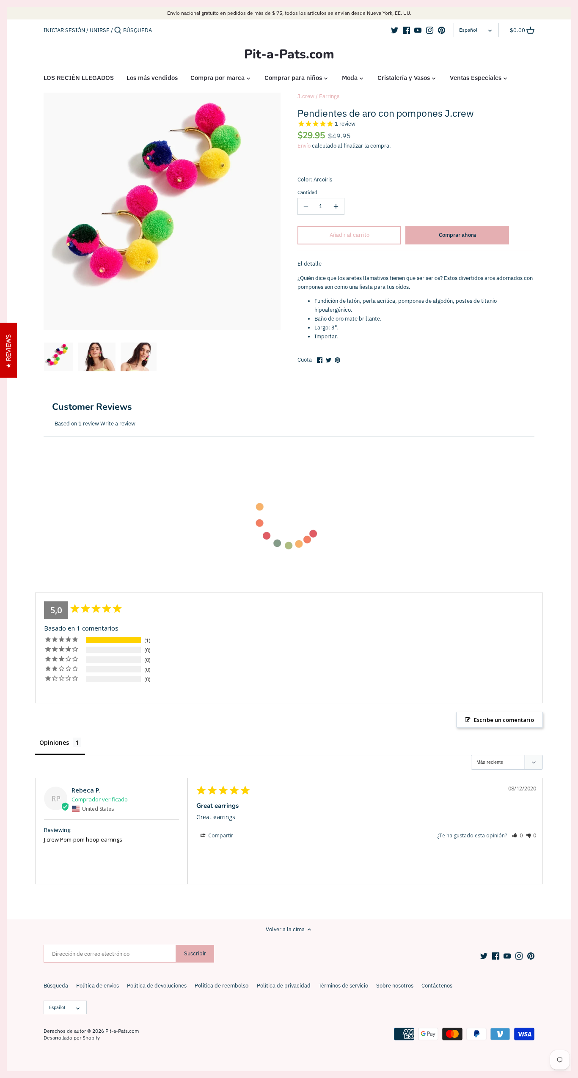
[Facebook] (406, 30)
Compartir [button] (220, 835)
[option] (58, 357)
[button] (517, 835)
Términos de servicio (343, 985)
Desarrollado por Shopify (72, 1037)
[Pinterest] (441, 30)
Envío (304, 145)
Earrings (329, 96)
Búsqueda (56, 985)
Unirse (100, 30)
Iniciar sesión (64, 30)
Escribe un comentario (504, 720)
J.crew (305, 96)
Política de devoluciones (157, 985)
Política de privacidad (284, 985)
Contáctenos (436, 985)
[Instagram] (429, 30)
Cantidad (307, 192)
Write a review (117, 423)
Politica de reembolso (221, 985)
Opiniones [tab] (54, 742)
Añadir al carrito (349, 235)
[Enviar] (117, 30)
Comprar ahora (457, 235)
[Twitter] (394, 30)
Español (468, 30)
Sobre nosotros (394, 985)
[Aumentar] (336, 206)
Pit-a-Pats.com (289, 54)
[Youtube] (417, 30)
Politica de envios (97, 985)
